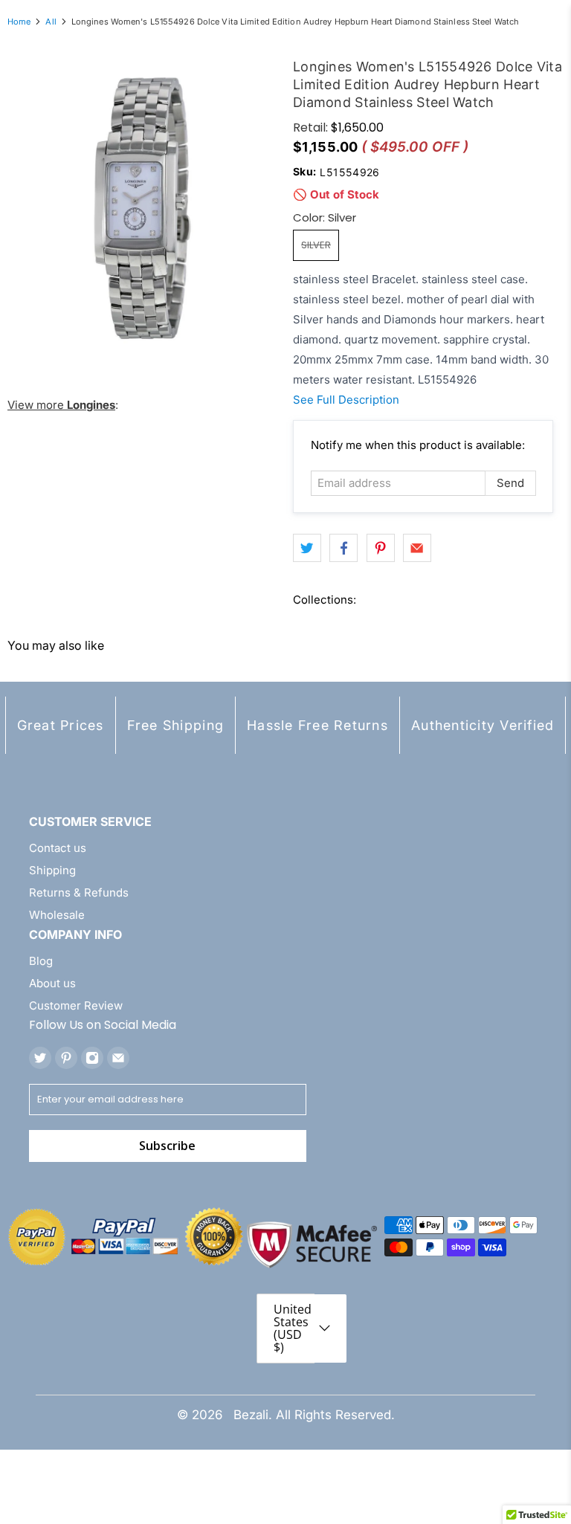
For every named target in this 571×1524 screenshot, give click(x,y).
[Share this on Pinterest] (381, 548)
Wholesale (57, 915)
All (50, 22)
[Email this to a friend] (417, 548)
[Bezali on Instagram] (92, 1058)
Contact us (57, 848)
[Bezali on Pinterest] (66, 1058)
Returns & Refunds (79, 892)
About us (52, 983)
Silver (316, 245)
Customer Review (76, 1005)
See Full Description (346, 400)
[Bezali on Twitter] (40, 1058)
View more (61, 405)
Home (18, 22)
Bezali (250, 1414)
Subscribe (167, 1145)
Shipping (52, 870)
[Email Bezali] (118, 1058)
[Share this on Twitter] (307, 548)
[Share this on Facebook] (343, 548)
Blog (41, 961)
